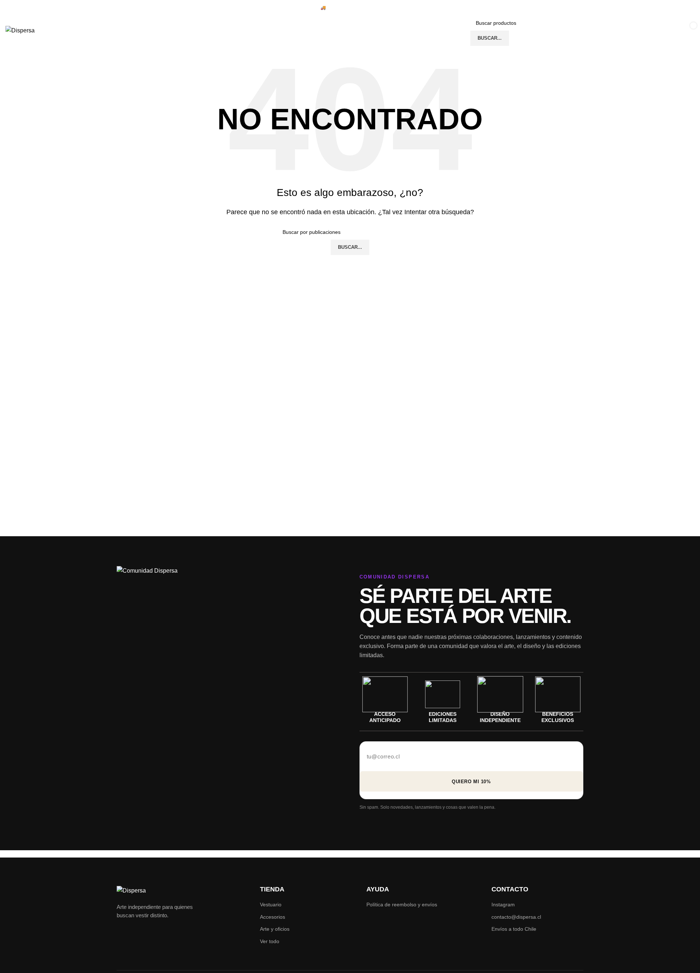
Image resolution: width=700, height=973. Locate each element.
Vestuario (270, 904)
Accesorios (272, 917)
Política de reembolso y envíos (401, 904)
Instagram (503, 904)
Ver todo (269, 941)
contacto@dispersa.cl (516, 917)
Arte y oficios (274, 929)
